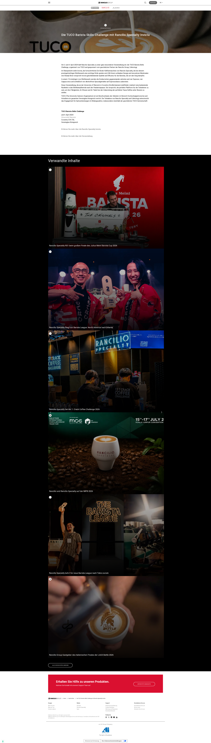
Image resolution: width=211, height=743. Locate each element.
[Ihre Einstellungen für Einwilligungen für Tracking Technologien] (2, 741)
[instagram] (106, 717)
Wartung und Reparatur (112, 709)
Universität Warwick (68, 117)
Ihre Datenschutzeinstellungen (112, 741)
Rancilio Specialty (81, 707)
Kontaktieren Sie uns (139, 705)
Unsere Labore (52, 709)
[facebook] (114, 717)
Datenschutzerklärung (111, 705)
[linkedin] (111, 717)
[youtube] (116, 717)
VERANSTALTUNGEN (105, 28)
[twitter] (108, 717)
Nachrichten (71, 698)
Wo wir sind (137, 707)
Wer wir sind (51, 705)
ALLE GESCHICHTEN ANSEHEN (60, 665)
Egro (78, 709)
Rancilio (79, 705)
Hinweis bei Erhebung (92, 741)
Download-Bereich (110, 710)
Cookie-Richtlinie (110, 707)
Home (64, 698)
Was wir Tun (51, 707)
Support (153, 2)
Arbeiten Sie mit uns (139, 709)
